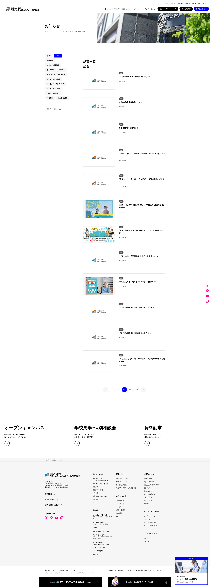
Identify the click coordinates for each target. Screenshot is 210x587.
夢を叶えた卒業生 (121, 485)
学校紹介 (95, 487)
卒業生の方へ (148, 497)
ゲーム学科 (50, 70)
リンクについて (129, 571)
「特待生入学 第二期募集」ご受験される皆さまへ (138, 256)
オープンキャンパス (150, 516)
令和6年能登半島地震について (131, 102)
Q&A (117, 516)
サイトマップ (112, 571)
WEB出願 (119, 513)
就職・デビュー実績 (121, 482)
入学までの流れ (120, 504)
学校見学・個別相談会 (150, 522)
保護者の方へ (148, 488)
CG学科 (61, 70)
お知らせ (146, 541)
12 (118, 390)
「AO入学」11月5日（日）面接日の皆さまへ (135, 333)
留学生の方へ (148, 500)
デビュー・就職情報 (53, 65)
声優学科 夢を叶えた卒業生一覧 (126, 488)
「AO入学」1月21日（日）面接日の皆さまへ (135, 76)
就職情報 (50, 60)
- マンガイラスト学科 (99, 547)
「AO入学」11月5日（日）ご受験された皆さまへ (136, 307)
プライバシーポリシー (159, 571)
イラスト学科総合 (98, 542)
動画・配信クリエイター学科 (56, 74)
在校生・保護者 (62, 98)
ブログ (146, 538)
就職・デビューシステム (123, 479)
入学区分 (118, 507)
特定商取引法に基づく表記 (143, 571)
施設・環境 (96, 499)
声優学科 (50, 98)
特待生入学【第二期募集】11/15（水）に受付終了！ (137, 281)
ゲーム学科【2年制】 (98, 522)
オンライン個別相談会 (150, 525)
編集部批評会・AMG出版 (100, 496)
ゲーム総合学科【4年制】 (100, 515)
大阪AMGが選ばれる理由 (100, 484)
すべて (49, 56)
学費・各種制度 (120, 510)
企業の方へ (147, 503)
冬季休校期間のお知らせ (128, 127)
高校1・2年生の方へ (149, 482)
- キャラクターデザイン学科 (101, 545)
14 (130, 390)
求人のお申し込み (52, 504)
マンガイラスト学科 (53, 89)
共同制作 (95, 493)
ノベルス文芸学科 (52, 93)
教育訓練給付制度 (98, 490)
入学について (120, 501)
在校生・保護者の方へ (150, 494)
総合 (121, 73)
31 (137, 390)
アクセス (180, 3)
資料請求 (48, 494)
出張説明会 (147, 519)
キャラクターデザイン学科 (55, 84)
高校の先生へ (148, 491)
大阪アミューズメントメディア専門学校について (101, 480)
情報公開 (120, 571)
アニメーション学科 (53, 79)
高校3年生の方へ (149, 479)
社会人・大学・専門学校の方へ (152, 485)
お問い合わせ (50, 499)
